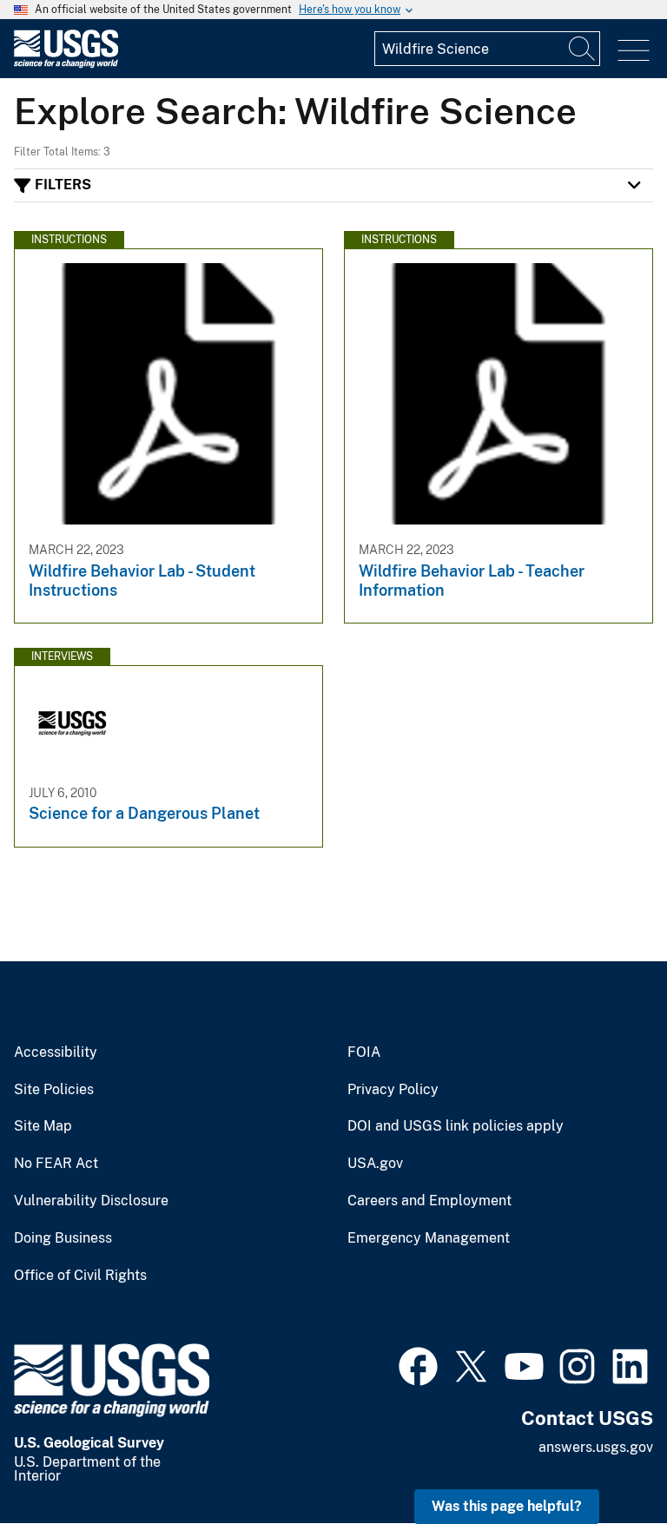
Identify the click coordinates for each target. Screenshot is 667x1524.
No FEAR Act (56, 1163)
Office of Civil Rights (80, 1275)
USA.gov (375, 1163)
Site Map (43, 1126)
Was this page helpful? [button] (507, 1506)
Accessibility (55, 1052)
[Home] (66, 64)
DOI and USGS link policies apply (455, 1126)
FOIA (363, 1052)
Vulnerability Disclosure (91, 1201)
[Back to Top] (604, 1461)
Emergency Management (428, 1238)
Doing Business (63, 1238)
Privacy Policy (393, 1090)
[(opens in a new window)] (418, 1364)
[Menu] (633, 50)
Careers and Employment (429, 1201)
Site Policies (54, 1090)
